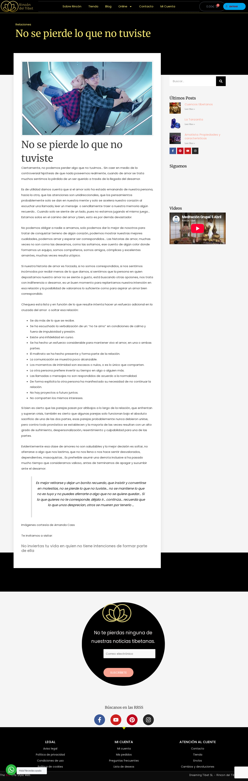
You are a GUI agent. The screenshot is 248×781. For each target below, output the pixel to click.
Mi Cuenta (167, 6)
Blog (108, 6)
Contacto (146, 6)
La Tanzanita (194, 119)
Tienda (93, 6)
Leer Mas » (190, 109)
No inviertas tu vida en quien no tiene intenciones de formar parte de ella (84, 548)
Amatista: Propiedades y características (202, 136)
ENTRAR (233, 6)
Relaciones (23, 24)
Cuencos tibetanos (199, 104)
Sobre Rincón (72, 6)
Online (122, 6)
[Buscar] (221, 81)
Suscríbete (118, 672)
